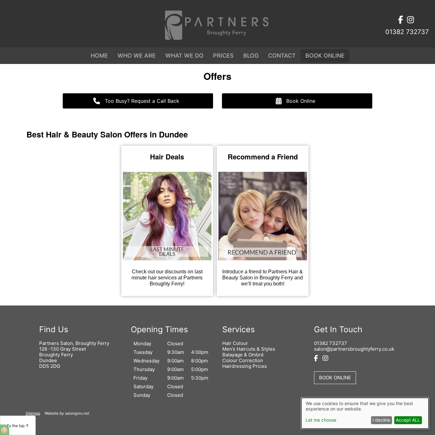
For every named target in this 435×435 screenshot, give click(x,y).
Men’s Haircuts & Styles (248, 349)
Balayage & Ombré (243, 355)
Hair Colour (235, 343)
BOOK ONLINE (325, 55)
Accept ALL (408, 420)
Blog (251, 55)
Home (99, 55)
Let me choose (321, 420)
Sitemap (32, 413)
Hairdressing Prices (244, 366)
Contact (282, 55)
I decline (381, 420)
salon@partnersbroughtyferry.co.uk (354, 349)
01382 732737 (330, 343)
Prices (223, 55)
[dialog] (365, 413)
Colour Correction (242, 360)
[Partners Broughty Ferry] (217, 39)
